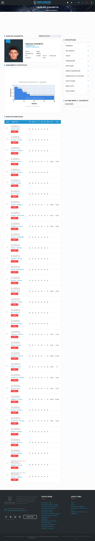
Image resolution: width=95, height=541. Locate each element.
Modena (19, 248)
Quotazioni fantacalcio (48, 524)
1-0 (15, 153)
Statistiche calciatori (47, 526)
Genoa (13, 161)
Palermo (14, 226)
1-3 (14, 186)
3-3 (15, 164)
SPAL (18, 291)
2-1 (14, 434)
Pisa (12, 194)
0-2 (14, 283)
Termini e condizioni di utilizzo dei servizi (44, 537)
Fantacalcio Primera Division (50, 506)
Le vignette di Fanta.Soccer (79, 508)
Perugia (13, 140)
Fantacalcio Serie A (47, 503)
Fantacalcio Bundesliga (48, 508)
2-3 (15, 175)
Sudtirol (19, 410)
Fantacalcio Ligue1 (46, 510)
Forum (73, 504)
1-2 (14, 250)
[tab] (35, 129)
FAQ (72, 510)
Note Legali (30, 536)
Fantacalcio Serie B (47, 512)
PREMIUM (74, 514)
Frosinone (14, 378)
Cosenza (20, 151)
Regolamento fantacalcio (49, 521)
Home (39, 10)
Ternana (20, 172)
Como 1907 (20, 215)
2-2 (15, 131)
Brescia (13, 280)
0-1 (15, 272)
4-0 (14, 315)
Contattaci (30, 517)
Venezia (13, 302)
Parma (13, 129)
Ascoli (13, 183)
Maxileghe (44, 519)
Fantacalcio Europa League (49, 515)
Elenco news (69, 104)
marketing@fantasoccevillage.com (17, 510)
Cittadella (20, 237)
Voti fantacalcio (46, 523)
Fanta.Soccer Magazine (78, 506)
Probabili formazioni (47, 528)
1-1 (14, 261)
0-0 (14, 142)
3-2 (15, 468)
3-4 (15, 380)
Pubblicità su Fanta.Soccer (79, 512)
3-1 (14, 240)
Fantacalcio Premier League (49, 504)
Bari (18, 129)
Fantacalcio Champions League (50, 514)
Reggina (19, 205)
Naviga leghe (45, 517)
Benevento (20, 269)
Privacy (37, 536)
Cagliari (13, 259)
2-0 (14, 207)
